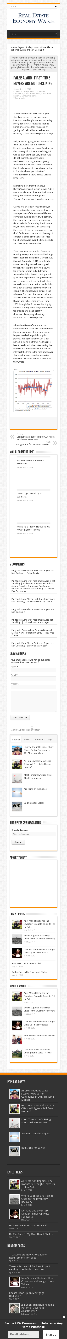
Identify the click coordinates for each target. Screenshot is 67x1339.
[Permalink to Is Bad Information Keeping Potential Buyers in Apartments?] (14, 1308)
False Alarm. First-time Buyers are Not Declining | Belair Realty (33, 571)
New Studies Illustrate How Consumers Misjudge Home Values (37, 1281)
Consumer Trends (29, 96)
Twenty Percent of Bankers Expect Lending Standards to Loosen (29, 1268)
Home (13, 47)
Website (15, 683)
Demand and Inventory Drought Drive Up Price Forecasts (35, 1213)
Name (13, 666)
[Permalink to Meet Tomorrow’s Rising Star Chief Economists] (17, 778)
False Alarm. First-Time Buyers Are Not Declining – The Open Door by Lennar (33, 600)
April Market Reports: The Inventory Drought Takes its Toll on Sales (39, 924)
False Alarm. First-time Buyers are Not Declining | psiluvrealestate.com (33, 644)
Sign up (51, 1334)
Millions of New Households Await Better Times (33, 528)
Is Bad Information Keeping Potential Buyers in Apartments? (37, 1307)
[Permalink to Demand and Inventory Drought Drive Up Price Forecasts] (17, 953)
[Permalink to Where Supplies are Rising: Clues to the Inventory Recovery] (17, 939)
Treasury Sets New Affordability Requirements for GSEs (28, 1256)
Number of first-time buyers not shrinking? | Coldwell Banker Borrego (32, 621)
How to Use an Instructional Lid (27, 963)
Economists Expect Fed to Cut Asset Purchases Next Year (35, 437)
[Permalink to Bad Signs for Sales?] (17, 806)
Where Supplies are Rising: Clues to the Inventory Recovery (37, 1198)
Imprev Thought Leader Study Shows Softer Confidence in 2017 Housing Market (38, 750)
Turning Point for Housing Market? (32, 443)
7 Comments (19, 98)
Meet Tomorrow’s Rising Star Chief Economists (36, 1121)
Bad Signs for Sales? (34, 803)
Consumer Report (32, 94)
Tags (50, 739)
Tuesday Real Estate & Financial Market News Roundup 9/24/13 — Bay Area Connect (33, 633)
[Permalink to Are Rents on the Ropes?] (17, 792)
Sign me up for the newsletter (25, 729)
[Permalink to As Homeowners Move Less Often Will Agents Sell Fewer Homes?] (17, 764)
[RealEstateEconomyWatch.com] (33, 22)
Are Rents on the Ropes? (36, 789)
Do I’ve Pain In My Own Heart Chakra (30, 972)
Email (13, 675)
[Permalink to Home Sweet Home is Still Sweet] (17, 1039)
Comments (39, 739)
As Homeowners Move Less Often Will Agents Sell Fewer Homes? (37, 764)
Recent (27, 739)
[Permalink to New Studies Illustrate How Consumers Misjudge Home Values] (14, 1281)
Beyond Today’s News (28, 47)
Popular (16, 739)
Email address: (20, 830)
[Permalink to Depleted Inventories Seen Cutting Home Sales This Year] (17, 1053)
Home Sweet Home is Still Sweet (39, 1035)
